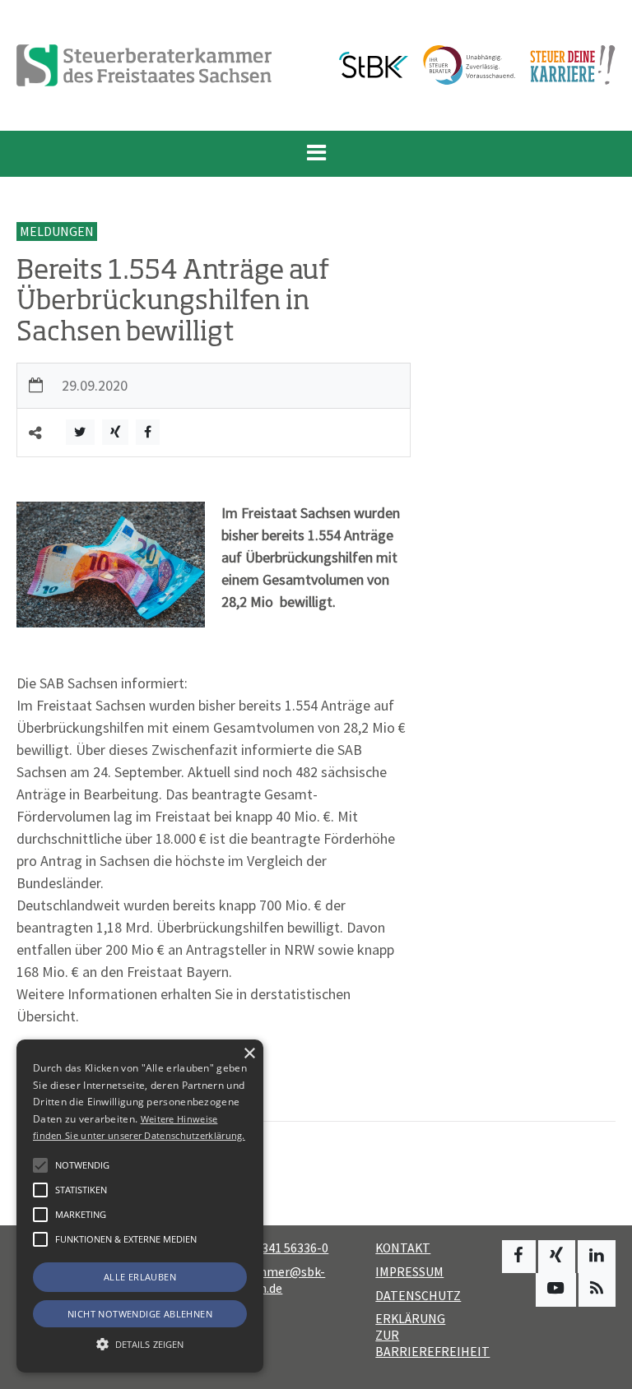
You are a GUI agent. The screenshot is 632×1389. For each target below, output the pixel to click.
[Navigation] (316, 154)
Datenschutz (418, 1295)
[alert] (139, 1206)
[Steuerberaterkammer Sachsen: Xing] (556, 1256)
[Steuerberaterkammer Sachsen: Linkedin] (597, 1256)
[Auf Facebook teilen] (148, 432)
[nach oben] (603, 1369)
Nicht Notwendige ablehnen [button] (139, 1314)
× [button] (249, 1054)
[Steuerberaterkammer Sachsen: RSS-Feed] (597, 1289)
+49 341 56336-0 (283, 1248)
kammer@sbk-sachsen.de (273, 1280)
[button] (40, 1239)
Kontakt (402, 1248)
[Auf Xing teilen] (115, 432)
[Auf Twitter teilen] (80, 432)
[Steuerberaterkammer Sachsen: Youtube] (556, 1289)
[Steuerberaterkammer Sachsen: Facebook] (519, 1256)
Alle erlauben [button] (140, 1277)
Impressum (409, 1272)
